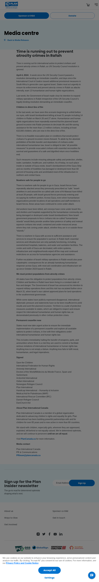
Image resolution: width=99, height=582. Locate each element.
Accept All (49, 570)
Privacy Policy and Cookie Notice (22, 563)
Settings (49, 577)
